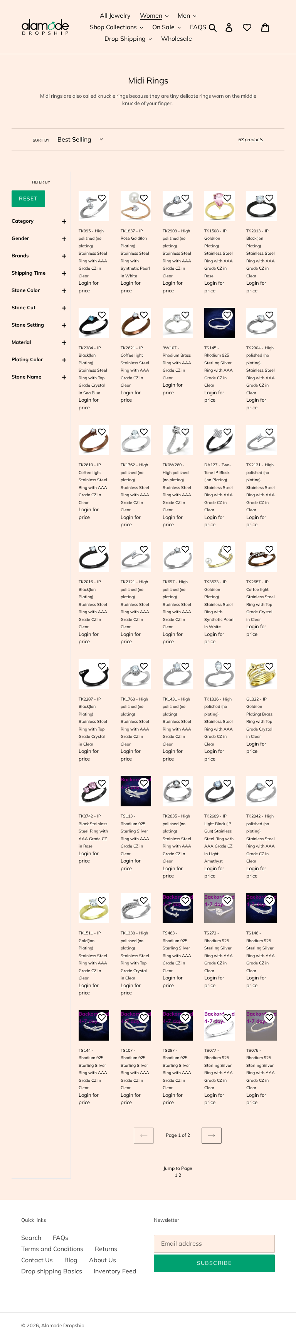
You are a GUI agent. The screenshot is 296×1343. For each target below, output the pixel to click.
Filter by (41, 182)
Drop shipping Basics (51, 1271)
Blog (70, 1260)
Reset (28, 198)
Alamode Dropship (62, 1325)
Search (31, 1237)
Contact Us (37, 1260)
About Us (102, 1260)
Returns (106, 1249)
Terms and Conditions (52, 1249)
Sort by (41, 140)
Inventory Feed (115, 1271)
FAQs (60, 1237)
